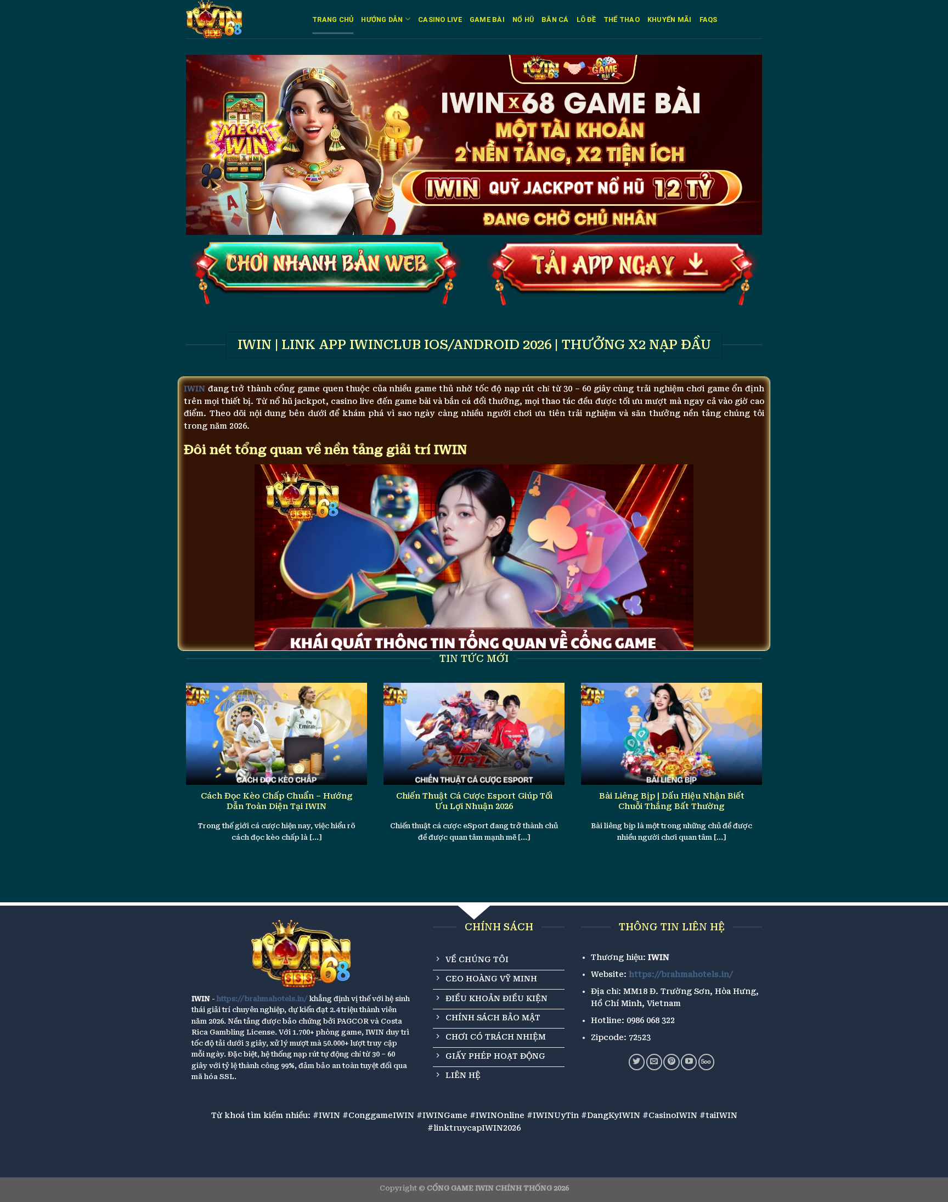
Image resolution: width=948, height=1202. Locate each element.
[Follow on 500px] (706, 1062)
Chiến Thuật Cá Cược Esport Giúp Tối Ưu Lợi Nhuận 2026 (474, 801)
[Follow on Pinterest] (671, 1062)
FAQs (708, 19)
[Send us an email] (654, 1062)
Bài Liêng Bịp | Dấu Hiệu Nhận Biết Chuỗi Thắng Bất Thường (671, 801)
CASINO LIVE (440, 19)
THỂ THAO (621, 19)
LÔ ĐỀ (586, 19)
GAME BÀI (487, 19)
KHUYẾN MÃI (669, 19)
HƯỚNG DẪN (382, 19)
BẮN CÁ (555, 19)
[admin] (241, 19)
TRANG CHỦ (332, 19)
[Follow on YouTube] (689, 1062)
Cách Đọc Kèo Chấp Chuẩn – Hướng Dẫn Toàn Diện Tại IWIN (277, 801)
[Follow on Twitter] (637, 1062)
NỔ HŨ (523, 19)
